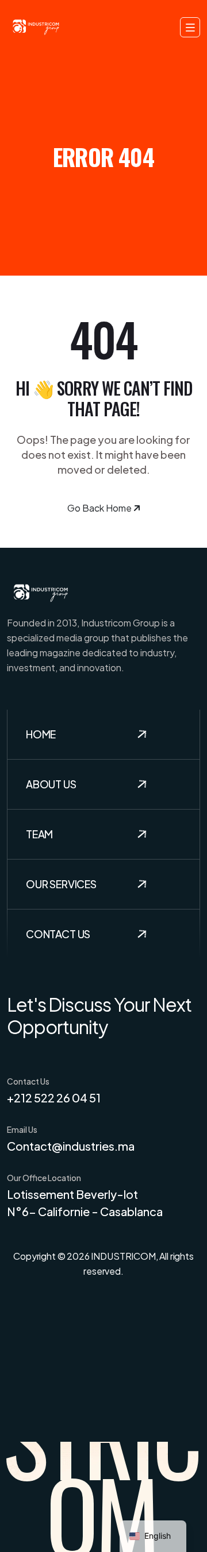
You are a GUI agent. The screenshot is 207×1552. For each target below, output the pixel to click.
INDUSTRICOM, (124, 1256)
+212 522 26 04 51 (54, 1097)
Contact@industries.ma (71, 1146)
